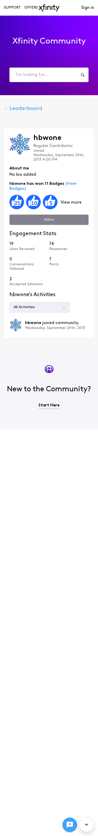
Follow (49, 219)
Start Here (49, 405)
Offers (31, 8)
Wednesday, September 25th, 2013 (55, 328)
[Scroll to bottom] (86, 824)
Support (12, 8)
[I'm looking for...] (82, 74)
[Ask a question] (69, 824)
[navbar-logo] (49, 8)
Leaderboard (25, 108)
